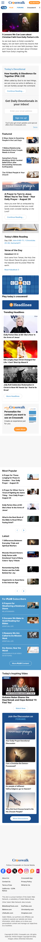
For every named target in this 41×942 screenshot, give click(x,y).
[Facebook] (3, 871)
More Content (20, 663)
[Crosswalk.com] (17, 2)
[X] (14, 871)
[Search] (4, 7)
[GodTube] (37, 871)
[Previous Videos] (17, 530)
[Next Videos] (24, 530)
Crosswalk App (27, 878)
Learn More (20, 429)
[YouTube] (20, 871)
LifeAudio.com (7, 913)
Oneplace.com (26, 913)
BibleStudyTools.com (10, 906)
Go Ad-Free (34, 2)
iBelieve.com (7, 909)
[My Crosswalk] (15, 408)
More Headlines (12, 396)
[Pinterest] (8, 871)
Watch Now (20, 708)
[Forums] (32, 871)
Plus (11, 7)
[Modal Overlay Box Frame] (21, 114)
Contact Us (6, 881)
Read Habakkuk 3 (11, 270)
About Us (5, 878)
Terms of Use (7, 885)
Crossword (31, 7)
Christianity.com (27, 909)
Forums (20, 7)
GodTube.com (26, 906)
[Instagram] (26, 871)
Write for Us (25, 885)
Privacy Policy (26, 881)
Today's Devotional (14, 69)
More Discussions (20, 818)
